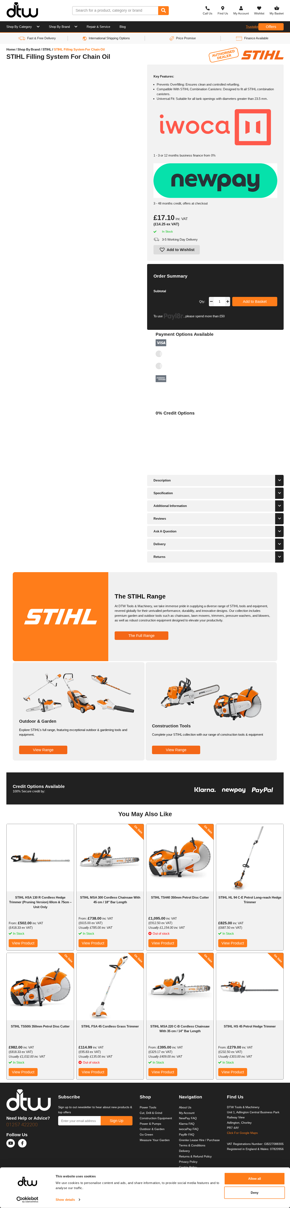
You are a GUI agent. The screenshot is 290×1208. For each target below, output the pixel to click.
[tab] (215, 480)
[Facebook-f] (22, 1143)
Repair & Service (98, 26)
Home (10, 49)
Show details (65, 1199)
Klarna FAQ (186, 1123)
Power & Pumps (150, 1123)
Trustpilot (252, 26)
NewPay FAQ (188, 1118)
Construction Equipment (156, 1118)
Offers (271, 27)
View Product (23, 943)
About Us (185, 1107)
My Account (186, 1113)
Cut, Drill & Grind (151, 1113)
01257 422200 (22, 1125)
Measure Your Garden (155, 1140)
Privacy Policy (188, 1161)
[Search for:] (115, 11)
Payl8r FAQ (186, 1134)
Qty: (202, 301)
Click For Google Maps (242, 1133)
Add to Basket (255, 301)
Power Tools (148, 1107)
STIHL (46, 49)
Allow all (254, 1178)
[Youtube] (10, 1143)
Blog (123, 26)
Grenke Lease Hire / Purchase (199, 1140)
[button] (176, 249)
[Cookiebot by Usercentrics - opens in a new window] (27, 1200)
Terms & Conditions (192, 1145)
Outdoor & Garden (152, 1129)
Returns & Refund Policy (195, 1156)
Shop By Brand (59, 26)
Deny (254, 1192)
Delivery (184, 1151)
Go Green (146, 1134)
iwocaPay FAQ (188, 1129)
